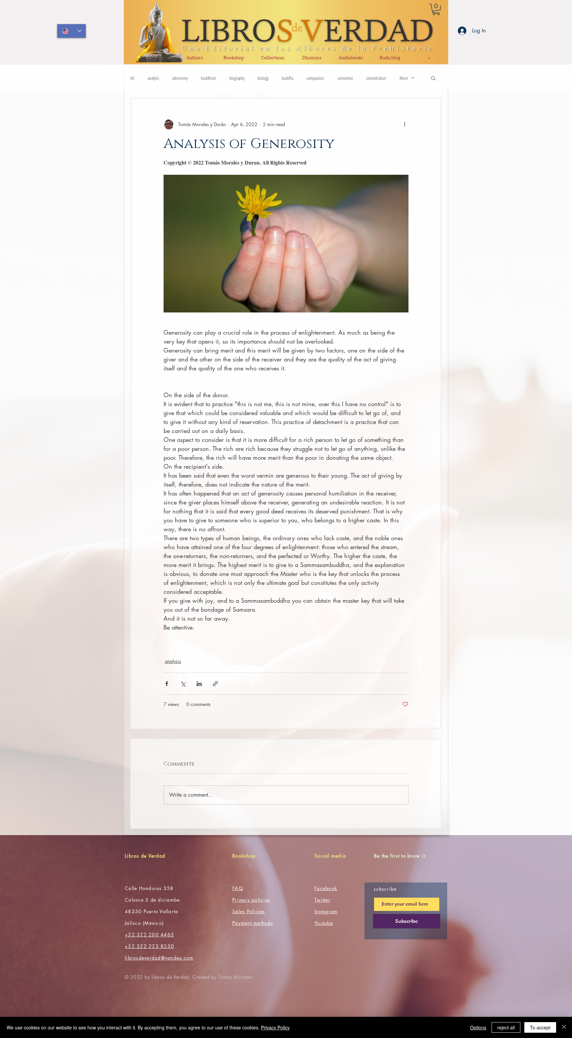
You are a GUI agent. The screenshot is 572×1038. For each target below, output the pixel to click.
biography (236, 78)
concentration (376, 78)
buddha (287, 78)
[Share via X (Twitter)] (183, 684)
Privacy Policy (275, 1027)
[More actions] (404, 124)
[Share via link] (215, 684)
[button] (436, 9)
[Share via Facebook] (167, 684)
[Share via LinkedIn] (199, 684)
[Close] (564, 1027)
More (404, 78)
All (132, 78)
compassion (315, 78)
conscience (345, 78)
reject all (506, 1027)
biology (263, 78)
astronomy (180, 78)
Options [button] (478, 1027)
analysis (153, 78)
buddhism (208, 78)
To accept (540, 1027)
